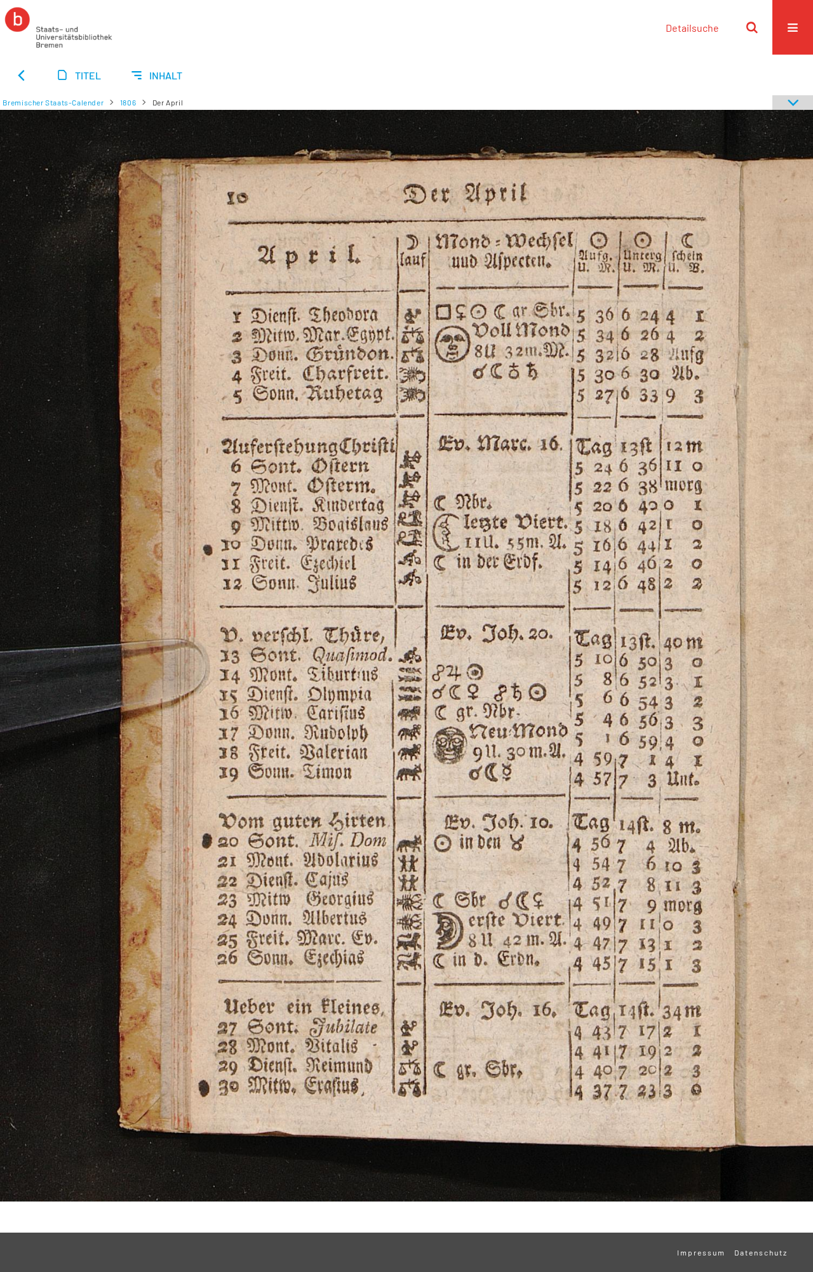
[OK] (752, 27)
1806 (128, 102)
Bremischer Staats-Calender (53, 102)
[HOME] (58, 27)
